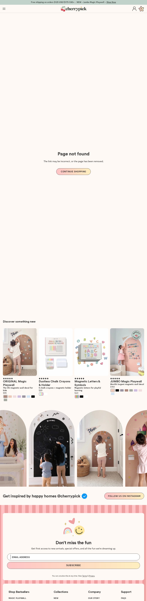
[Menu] (4, 9)
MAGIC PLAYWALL (17, 598)
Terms (84, 575)
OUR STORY (94, 598)
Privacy (92, 575)
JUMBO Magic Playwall (126, 381)
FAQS (123, 598)
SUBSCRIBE (73, 565)
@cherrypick (68, 496)
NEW (56, 598)
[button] (8, 378)
